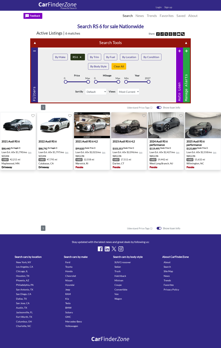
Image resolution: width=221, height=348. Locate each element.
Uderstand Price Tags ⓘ (139, 107)
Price (77, 75)
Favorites (169, 284)
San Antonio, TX (24, 289)
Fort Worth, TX (24, 316)
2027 (147, 78)
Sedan (117, 266)
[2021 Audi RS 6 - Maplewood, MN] (18, 125)
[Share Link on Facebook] (158, 33)
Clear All (119, 66)
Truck (117, 271)
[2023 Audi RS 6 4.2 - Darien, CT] (129, 125)
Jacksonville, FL (24, 312)
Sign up (168, 7)
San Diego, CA (23, 294)
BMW (68, 307)
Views (112, 91)
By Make (60, 57)
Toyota (68, 266)
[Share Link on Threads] (170, 33)
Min (126, 78)
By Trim (94, 57)
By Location (129, 57)
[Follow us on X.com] (114, 249)
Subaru (69, 312)
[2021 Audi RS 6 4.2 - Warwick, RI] (92, 125)
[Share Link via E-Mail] (178, 33)
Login (159, 7)
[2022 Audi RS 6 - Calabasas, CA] (55, 125)
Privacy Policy (171, 289)
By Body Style (98, 66)
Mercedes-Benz (73, 321)
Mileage (107, 75)
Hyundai (69, 284)
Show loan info (171, 107)
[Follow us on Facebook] (100, 249)
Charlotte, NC (23, 326)
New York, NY (23, 262)
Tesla (67, 303)
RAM (68, 294)
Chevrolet (70, 275)
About (167, 262)
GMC (68, 316)
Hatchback (120, 275)
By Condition (151, 57)
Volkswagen (71, 326)
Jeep (67, 289)
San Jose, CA (23, 303)
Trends (167, 280)
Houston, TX (22, 275)
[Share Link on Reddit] (162, 33)
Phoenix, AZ (22, 280)
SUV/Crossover (122, 262)
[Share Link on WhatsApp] (174, 33)
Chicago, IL (22, 271)
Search (167, 266)
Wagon (118, 298)
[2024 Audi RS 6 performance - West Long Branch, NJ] (166, 125)
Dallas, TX (21, 298)
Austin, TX (21, 307)
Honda (69, 271)
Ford (67, 262)
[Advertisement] (110, 197)
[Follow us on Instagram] (121, 249)
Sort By (79, 91)
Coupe (118, 284)
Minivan (118, 280)
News (167, 275)
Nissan (69, 280)
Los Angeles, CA (24, 266)
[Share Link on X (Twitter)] (166, 33)
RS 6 (77, 57)
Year (137, 75)
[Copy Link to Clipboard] (183, 33)
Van (116, 294)
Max (87, 78)
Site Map (168, 271)
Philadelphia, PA (25, 284)
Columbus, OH (24, 321)
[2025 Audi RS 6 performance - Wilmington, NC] (203, 125)
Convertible (120, 289)
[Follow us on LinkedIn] (107, 249)
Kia (67, 298)
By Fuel (110, 57)
